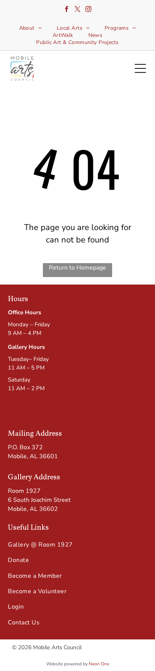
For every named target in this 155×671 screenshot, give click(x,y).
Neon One (99, 664)
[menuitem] (30, 28)
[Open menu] (140, 68)
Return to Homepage (77, 268)
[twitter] (77, 10)
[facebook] (66, 10)
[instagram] (88, 10)
